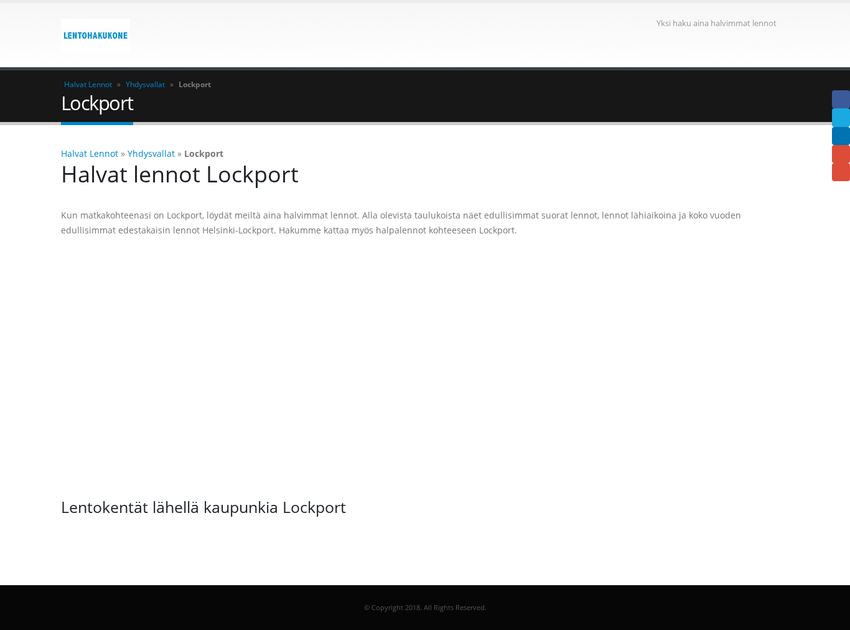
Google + (841, 154)
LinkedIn (841, 136)
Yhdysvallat (145, 84)
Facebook (841, 99)
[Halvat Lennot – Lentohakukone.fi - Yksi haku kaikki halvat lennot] (95, 35)
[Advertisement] (425, 367)
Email (841, 172)
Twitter (841, 117)
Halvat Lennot (88, 84)
